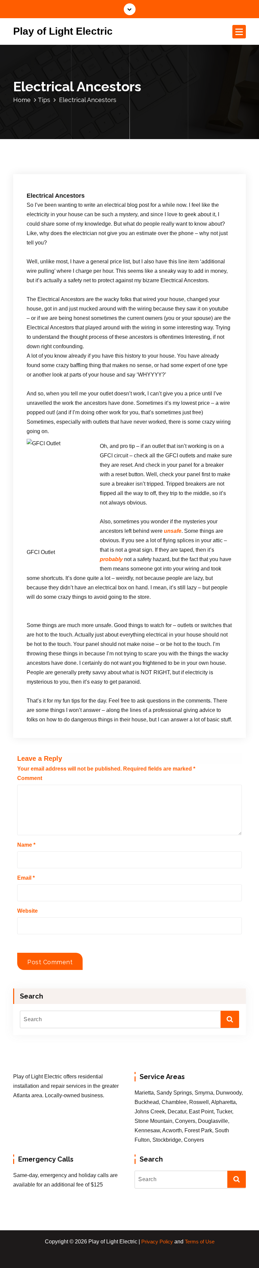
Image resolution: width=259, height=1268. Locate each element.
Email (26, 878)
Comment (29, 778)
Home (22, 99)
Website (27, 911)
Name (26, 845)
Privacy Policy (157, 1241)
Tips (44, 99)
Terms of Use (199, 1241)
